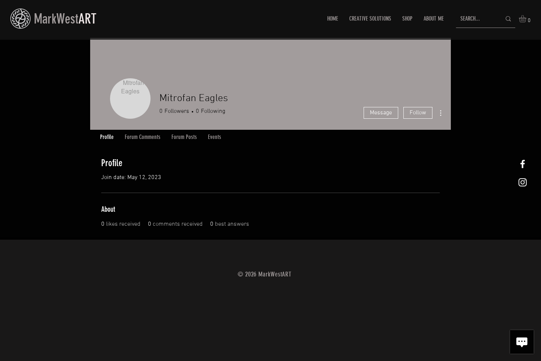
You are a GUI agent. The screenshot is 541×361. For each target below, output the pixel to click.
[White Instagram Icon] (522, 182)
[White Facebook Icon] (522, 163)
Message (381, 113)
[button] (527, 18)
